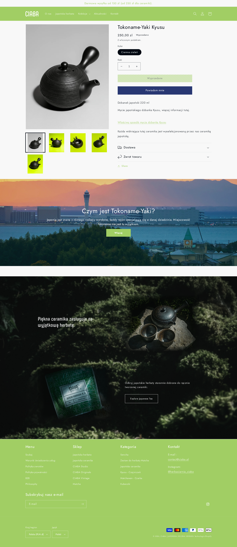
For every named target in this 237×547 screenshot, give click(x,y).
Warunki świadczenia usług (40, 460)
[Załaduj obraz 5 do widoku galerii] (35, 164)
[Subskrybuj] (82, 504)
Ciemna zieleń (129, 52)
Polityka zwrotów (34, 466)
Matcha (77, 484)
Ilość (120, 59)
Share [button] (125, 166)
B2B (27, 478)
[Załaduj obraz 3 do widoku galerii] (78, 143)
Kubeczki (125, 484)
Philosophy (31, 484)
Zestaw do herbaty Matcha (134, 460)
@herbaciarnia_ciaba (181, 472)
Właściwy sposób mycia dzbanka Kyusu (142, 122)
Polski (58, 534)
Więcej (118, 232)
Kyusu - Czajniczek (130, 472)
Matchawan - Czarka (131, 478)
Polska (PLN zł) (36, 534)
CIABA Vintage (81, 478)
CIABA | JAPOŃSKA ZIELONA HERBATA (177, 536)
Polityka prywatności (36, 472)
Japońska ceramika (83, 460)
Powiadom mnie (155, 90)
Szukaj (29, 454)
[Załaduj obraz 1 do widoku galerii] (35, 143)
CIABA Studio (80, 466)
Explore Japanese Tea (141, 398)
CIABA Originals (82, 472)
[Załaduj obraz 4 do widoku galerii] (99, 143)
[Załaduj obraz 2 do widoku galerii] (56, 143)
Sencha (124, 454)
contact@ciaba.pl (178, 459)
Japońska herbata (82, 454)
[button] (84, 13)
